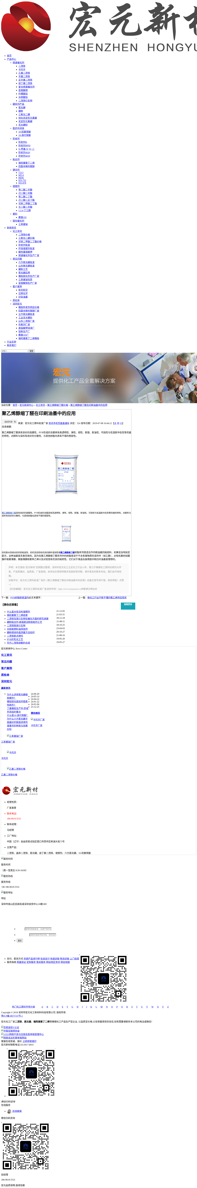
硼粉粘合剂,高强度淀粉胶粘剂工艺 (24, 622)
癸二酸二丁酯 (25, 196)
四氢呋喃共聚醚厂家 (28, 310)
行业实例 (11, 342)
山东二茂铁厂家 (26, 321)
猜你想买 (35, 713)
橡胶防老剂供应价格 (28, 307)
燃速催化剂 (18, 62)
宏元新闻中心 (26, 405)
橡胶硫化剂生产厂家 (28, 276)
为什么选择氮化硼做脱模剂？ (17, 696)
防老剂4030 (24, 156)
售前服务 (41, 962)
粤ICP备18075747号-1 (12, 1016)
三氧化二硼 (24, 114)
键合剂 (16, 170)
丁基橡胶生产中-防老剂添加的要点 (17, 710)
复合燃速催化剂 (26, 87)
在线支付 (45, 958)
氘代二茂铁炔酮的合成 (18, 643)
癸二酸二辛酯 (25, 189)
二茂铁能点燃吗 (15, 636)
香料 (15, 214)
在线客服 (16, 1111)
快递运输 (54, 958)
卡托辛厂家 (36, 725)
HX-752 (22, 180)
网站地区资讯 (53, 962)
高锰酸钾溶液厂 (26, 328)
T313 (20, 172)
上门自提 (74, 958)
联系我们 (11, 345)
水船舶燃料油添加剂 (17, 629)
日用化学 (23, 293)
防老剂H (22, 142)
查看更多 (128, 604)
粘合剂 (16, 159)
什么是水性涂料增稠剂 (18, 611)
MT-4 (21, 175)
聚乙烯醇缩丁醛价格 (57, 405)
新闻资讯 (11, 228)
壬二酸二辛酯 (25, 207)
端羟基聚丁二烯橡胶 (28, 338)
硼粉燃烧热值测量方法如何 (21, 632)
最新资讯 (5, 688)
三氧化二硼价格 (26, 238)
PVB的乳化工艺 (15, 639)
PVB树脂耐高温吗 (19, 597)
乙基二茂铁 (24, 73)
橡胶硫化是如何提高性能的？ (17, 703)
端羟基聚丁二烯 (26, 163)
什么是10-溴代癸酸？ (17, 715)
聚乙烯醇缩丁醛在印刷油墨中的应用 (88, 405)
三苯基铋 (23, 224)
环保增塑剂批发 (26, 248)
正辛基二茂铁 (25, 80)
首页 (9, 55)
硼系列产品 (18, 104)
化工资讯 (17, 231)
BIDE (21, 178)
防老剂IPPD (24, 145)
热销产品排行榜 (32, 958)
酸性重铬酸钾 (25, 252)
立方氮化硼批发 (26, 314)
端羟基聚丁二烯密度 (17, 615)
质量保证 (21, 962)
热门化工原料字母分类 (23, 1007)
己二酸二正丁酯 (26, 200)
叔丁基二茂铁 (25, 83)
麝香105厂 (23, 335)
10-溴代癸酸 (24, 135)
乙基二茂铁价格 (9, 774)
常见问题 (17, 259)
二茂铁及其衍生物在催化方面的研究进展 (27, 618)
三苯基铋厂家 (8, 742)
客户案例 (17, 286)
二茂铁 (21, 66)
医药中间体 (18, 128)
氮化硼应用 (24, 272)
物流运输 (64, 958)
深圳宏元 (17, 304)
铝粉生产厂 (24, 331)
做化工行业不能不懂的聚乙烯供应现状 (107, 597)
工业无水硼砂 (25, 317)
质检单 (16, 300)
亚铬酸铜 (23, 90)
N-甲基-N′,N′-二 (26, 149)
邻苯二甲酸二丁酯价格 (30, 241)
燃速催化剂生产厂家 (28, 255)
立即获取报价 (29, 1041)
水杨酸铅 (23, 97)
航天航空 (23, 290)
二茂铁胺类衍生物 (16, 625)
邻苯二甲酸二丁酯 (27, 203)
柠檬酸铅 (23, 94)
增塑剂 (16, 186)
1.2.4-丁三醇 (24, 210)
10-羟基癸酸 (24, 132)
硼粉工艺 (23, 269)
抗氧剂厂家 (24, 324)
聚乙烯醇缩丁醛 (67, 552)
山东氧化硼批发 (26, 266)
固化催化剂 (18, 221)
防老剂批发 (24, 245)
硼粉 (20, 111)
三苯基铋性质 (25, 279)
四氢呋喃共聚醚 (26, 166)
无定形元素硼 (25, 121)
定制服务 (31, 962)
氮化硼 (21, 107)
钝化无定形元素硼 (27, 118)
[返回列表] (9, 423)
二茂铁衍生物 (25, 100)
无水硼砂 (23, 125)
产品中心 (11, 59)
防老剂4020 (24, 152)
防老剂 (16, 138)
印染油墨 (23, 297)
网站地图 (65, 962)
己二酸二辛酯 (25, 193)
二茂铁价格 (24, 234)
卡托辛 (21, 69)
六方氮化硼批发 (26, 262)
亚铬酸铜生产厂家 (27, 283)
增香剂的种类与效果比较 (17, 727)
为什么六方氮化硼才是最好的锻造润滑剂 (17, 720)
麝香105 (22, 217)
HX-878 (22, 183)
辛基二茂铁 (24, 76)
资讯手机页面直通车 (59, 423)
